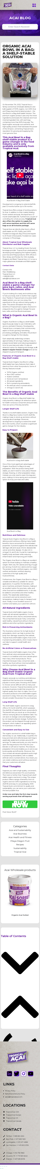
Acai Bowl (23, 539)
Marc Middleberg (9, 272)
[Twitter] (16, 1073)
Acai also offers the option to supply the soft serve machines (19, 221)
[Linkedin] (9, 1073)
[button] (34, 6)
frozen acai (26, 710)
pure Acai (6, 255)
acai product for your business (24, 773)
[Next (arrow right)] (2, 1168)
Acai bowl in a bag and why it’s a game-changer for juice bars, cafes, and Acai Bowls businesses (19, 309)
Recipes (20, 844)
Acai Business (20, 834)
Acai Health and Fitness (20, 837)
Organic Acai (7, 466)
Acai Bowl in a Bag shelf (18, 398)
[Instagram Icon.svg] (23, 1073)
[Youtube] (30, 1073)
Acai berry (9, 631)
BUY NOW (20, 804)
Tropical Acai (7, 210)
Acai (25, 259)
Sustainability (20, 848)
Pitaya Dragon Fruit (20, 841)
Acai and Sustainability (20, 830)
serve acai (33, 749)
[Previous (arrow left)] (0, 1168)
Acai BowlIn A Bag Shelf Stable (18, 200)
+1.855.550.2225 (8, 276)
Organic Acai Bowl (9, 322)
